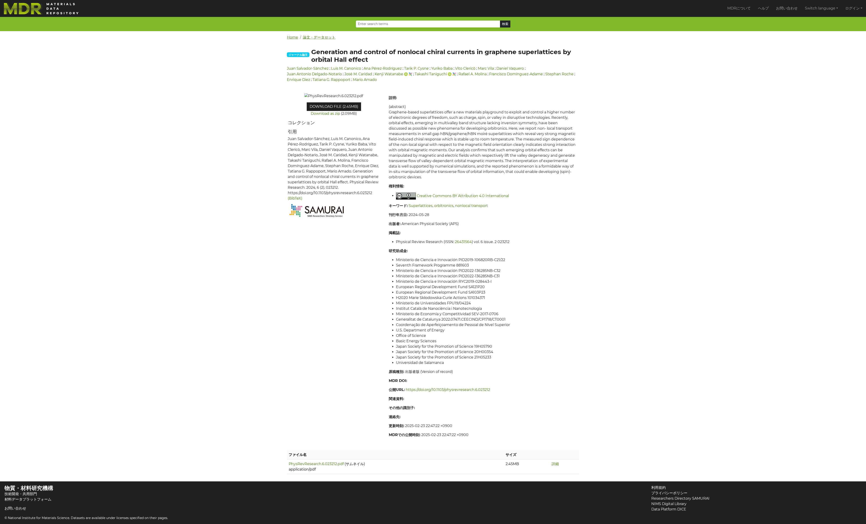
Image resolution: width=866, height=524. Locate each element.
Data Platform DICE (668, 509)
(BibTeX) (295, 198)
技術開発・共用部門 (21, 494)
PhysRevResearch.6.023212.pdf (316, 464)
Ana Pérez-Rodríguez (383, 68)
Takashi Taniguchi (431, 74)
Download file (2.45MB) (334, 106)
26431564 (463, 242)
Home (292, 37)
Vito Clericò (465, 68)
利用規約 (658, 487)
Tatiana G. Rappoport (331, 80)
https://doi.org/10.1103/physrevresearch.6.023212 (448, 390)
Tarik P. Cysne (416, 68)
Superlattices (421, 206)
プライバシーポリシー (669, 493)
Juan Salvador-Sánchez (308, 68)
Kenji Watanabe (389, 74)
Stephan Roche (559, 74)
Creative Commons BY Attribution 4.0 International (463, 195)
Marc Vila (486, 68)
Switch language (820, 8)
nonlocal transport (471, 206)
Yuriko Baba (442, 68)
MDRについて (739, 8)
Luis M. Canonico (346, 68)
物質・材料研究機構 (29, 488)
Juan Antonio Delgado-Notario (314, 74)
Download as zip (325, 113)
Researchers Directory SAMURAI (680, 498)
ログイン (852, 8)
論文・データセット (319, 37)
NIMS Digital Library (668, 504)
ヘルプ (763, 8)
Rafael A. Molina (472, 74)
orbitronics (444, 206)
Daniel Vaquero (510, 68)
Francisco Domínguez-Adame (516, 74)
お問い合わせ (787, 8)
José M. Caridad (358, 74)
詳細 (555, 464)
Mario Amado (365, 80)
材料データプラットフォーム (28, 499)
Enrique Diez (298, 80)
